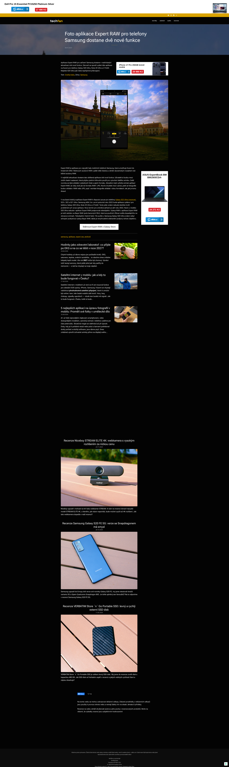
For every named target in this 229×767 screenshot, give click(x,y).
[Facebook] (174, 15)
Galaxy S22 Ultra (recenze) (125, 200)
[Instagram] (171, 15)
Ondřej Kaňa (69, 75)
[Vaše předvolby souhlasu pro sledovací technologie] (226, 764)
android (87, 237)
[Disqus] (99, 365)
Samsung (83, 75)
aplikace (72, 237)
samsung (64, 237)
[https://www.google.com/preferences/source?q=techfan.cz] (176, 15)
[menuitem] (155, 20)
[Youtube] (168, 15)
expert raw (80, 237)
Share (82, 694)
